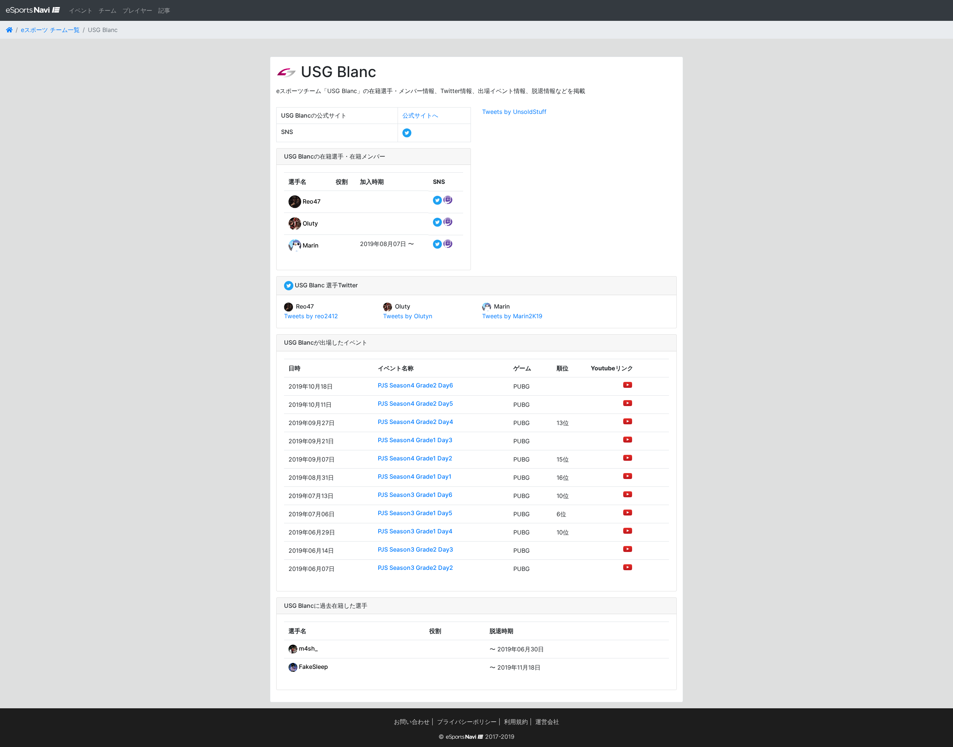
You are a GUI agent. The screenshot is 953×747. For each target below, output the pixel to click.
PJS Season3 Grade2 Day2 (415, 567)
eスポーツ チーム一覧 (50, 29)
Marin (310, 245)
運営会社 (547, 721)
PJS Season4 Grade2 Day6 (415, 385)
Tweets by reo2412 (311, 316)
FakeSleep (312, 666)
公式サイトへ (420, 115)
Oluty (309, 223)
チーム (108, 10)
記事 (164, 10)
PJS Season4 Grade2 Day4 (415, 421)
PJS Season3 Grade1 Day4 (415, 531)
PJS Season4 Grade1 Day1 (415, 476)
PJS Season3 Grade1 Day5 (415, 513)
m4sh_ (307, 648)
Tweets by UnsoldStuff (514, 111)
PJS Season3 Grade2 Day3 (415, 549)
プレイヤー (137, 10)
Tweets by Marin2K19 (512, 316)
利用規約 (516, 721)
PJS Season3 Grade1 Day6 (415, 494)
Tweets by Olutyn (407, 316)
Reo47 (311, 201)
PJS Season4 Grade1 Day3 (415, 440)
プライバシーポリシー (467, 721)
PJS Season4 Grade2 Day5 (415, 403)
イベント (81, 10)
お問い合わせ (412, 721)
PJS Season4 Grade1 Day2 (415, 458)
